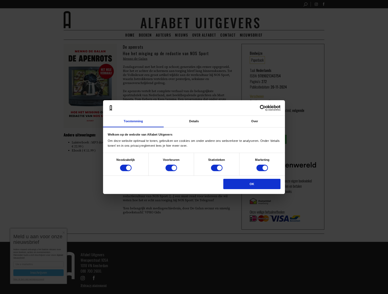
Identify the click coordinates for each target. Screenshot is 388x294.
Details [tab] (194, 121)
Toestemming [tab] (133, 121)
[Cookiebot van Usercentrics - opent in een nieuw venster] (262, 108)
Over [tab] (254, 121)
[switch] (171, 168)
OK (252, 184)
